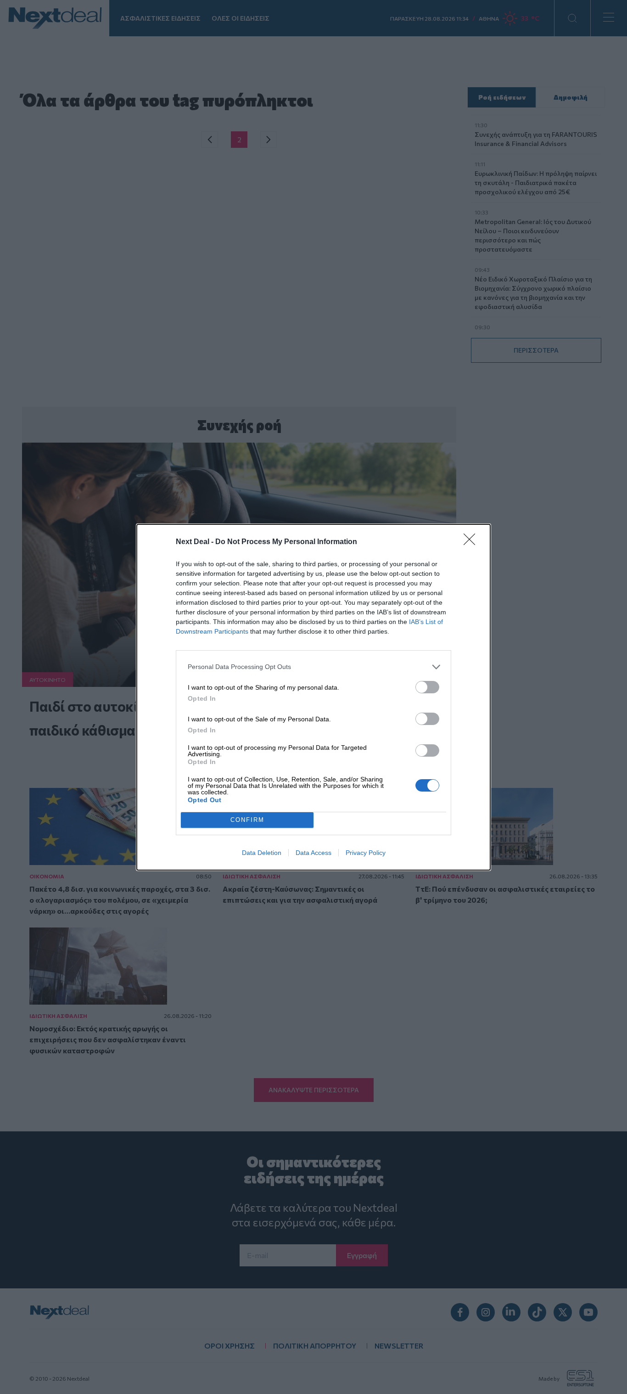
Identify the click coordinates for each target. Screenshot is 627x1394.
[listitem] (313, 667)
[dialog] (313, 697)
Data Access (313, 852)
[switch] (427, 687)
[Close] (472, 542)
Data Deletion (261, 852)
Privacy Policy (366, 852)
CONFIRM (247, 819)
